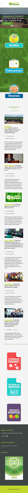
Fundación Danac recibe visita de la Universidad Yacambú (12, 286)
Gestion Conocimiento (9, 138)
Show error (3, 447)
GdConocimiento (10, 136)
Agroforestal (9, 329)
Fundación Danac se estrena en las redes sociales (12, 206)
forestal (15, 329)
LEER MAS (7, 23)
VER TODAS (14, 108)
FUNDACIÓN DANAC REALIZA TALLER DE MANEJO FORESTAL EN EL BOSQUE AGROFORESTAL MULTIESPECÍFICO (11, 323)
